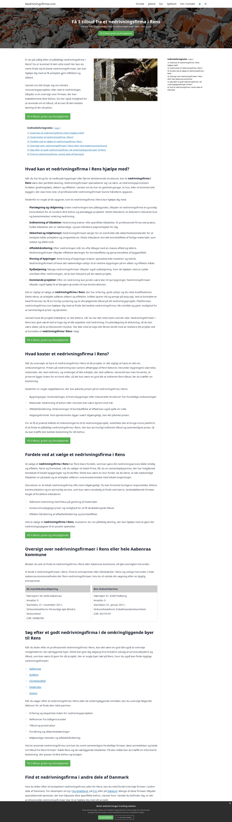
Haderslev (35, 687)
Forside (140, 3)
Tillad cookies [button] (105, 817)
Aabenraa (35, 668)
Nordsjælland (80, 791)
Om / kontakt (187, 3)
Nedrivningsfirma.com (40, 4)
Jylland (151, 3)
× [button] (230, 803)
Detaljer (141, 812)
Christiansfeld (37, 680)
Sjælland (171, 3)
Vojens (33, 693)
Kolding (33, 674)
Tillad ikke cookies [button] (124, 817)
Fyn (161, 3)
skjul (57, 128)
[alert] (116, 811)
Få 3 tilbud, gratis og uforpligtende (116, 33)
